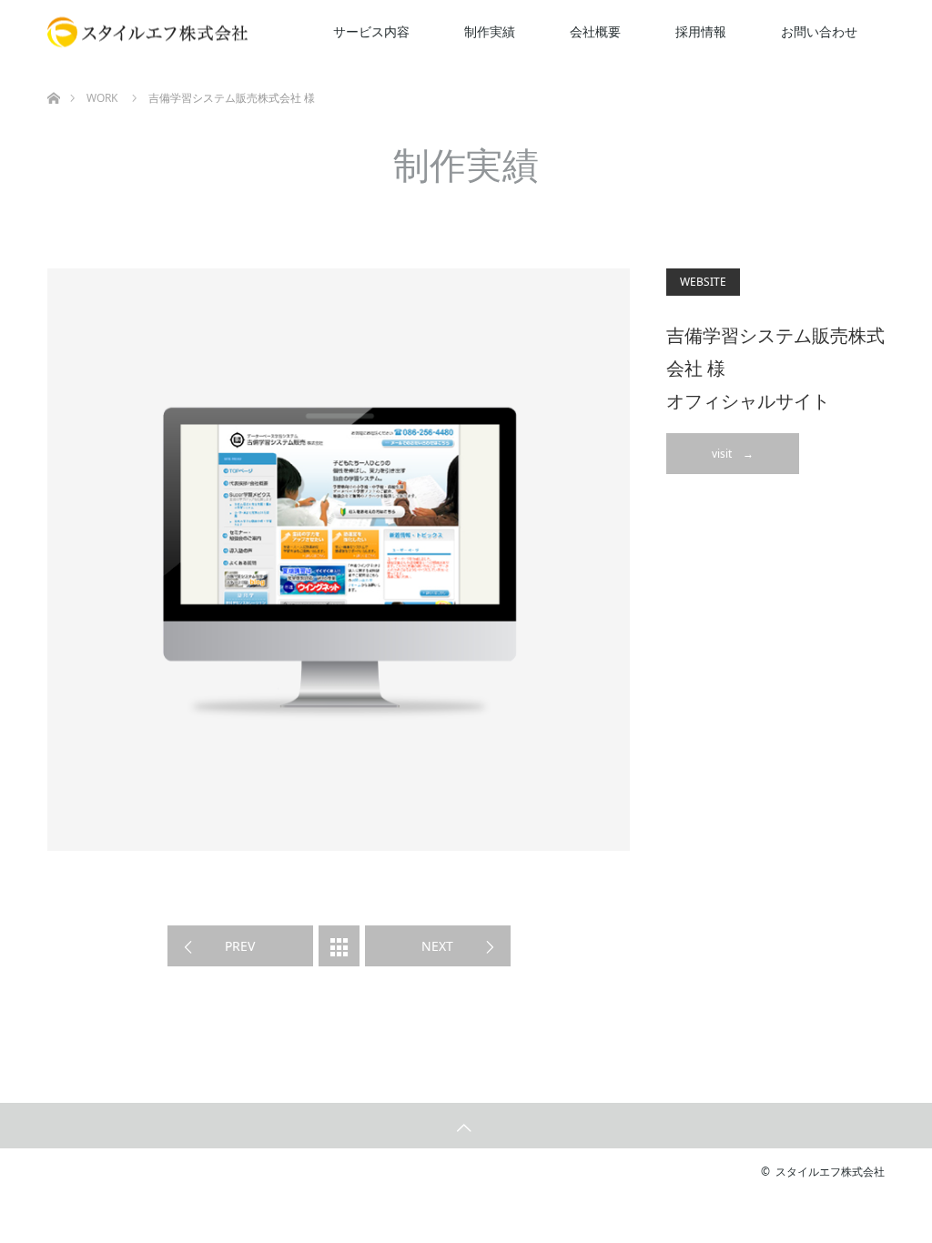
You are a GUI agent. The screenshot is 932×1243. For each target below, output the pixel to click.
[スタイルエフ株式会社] (147, 32)
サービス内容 (371, 31)
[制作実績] (339, 945)
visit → (733, 453)
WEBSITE (703, 281)
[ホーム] (53, 70)
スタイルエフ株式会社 (830, 1171)
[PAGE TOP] (466, 1125)
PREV (240, 946)
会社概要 (595, 31)
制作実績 (489, 31)
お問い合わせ (819, 31)
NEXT (437, 946)
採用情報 (700, 31)
